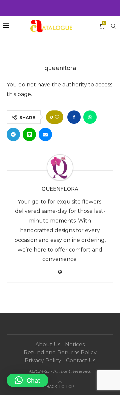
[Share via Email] (45, 134)
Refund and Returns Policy (60, 352)
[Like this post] (57, 117)
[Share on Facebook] (74, 117)
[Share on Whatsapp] (90, 117)
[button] (27, 380)
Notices (75, 344)
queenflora (60, 189)
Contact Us (80, 360)
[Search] (113, 26)
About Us (47, 344)
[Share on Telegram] (13, 134)
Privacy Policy (43, 360)
